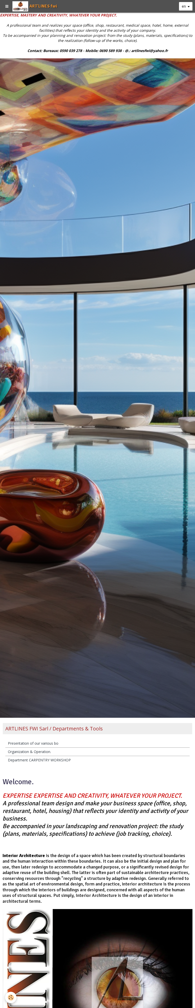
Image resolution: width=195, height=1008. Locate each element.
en (184, 6)
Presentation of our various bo (33, 743)
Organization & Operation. (29, 751)
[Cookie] (11, 997)
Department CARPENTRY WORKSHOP (39, 760)
